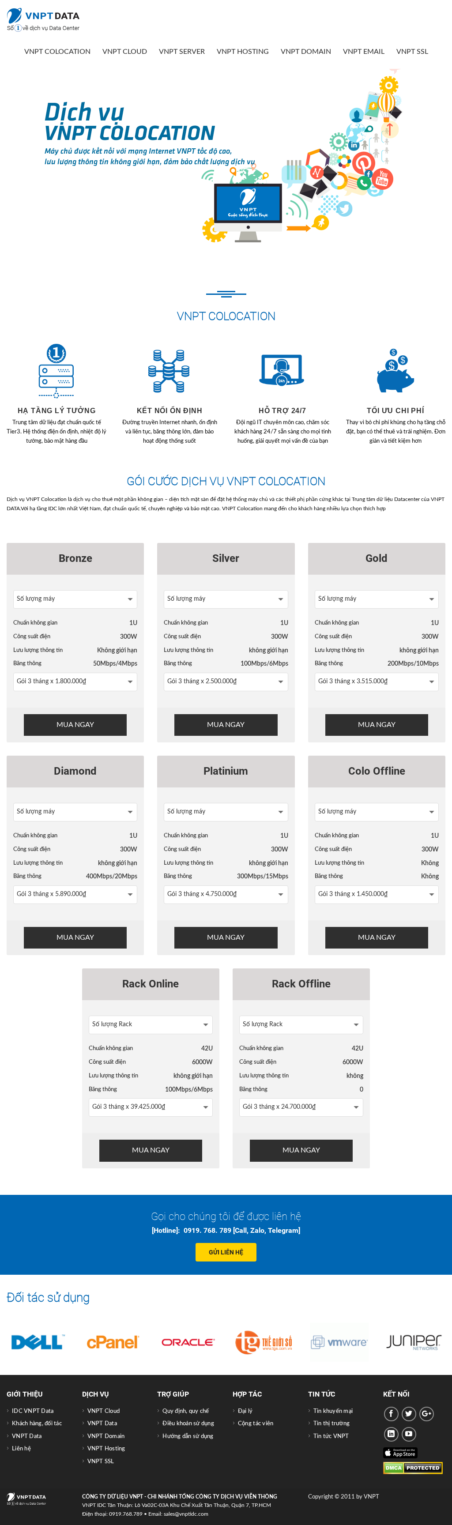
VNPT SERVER (182, 51)
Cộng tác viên (255, 1423)
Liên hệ (21, 1448)
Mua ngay (75, 724)
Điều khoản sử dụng (188, 1423)
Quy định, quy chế (185, 1411)
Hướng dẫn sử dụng (187, 1436)
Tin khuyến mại (333, 1411)
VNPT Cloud (103, 1411)
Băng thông (27, 663)
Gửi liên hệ (226, 1252)
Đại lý (245, 1411)
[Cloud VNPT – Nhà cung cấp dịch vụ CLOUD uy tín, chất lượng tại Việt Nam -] (51, 20)
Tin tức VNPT (331, 1436)
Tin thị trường (331, 1423)
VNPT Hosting (106, 1448)
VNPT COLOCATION (57, 51)
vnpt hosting (243, 51)
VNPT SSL (412, 51)
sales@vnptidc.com (186, 1514)
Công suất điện (31, 636)
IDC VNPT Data (32, 1411)
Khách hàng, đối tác (37, 1423)
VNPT (371, 1497)
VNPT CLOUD (124, 51)
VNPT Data (26, 1436)
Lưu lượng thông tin (38, 650)
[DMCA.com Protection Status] (413, 1468)
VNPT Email (363, 51)
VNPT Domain (306, 51)
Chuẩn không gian (35, 622)
